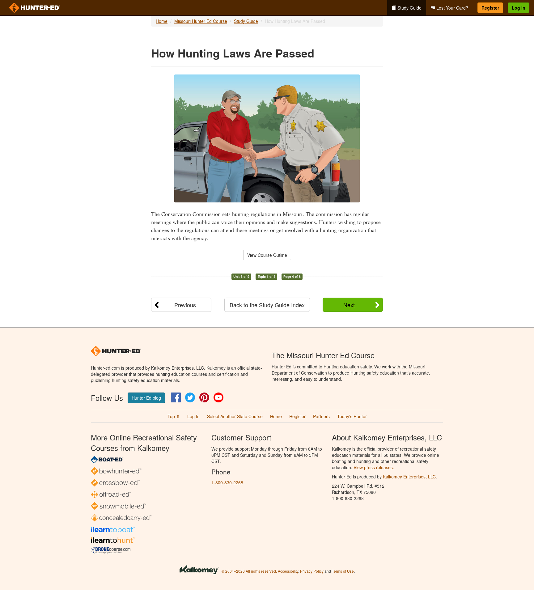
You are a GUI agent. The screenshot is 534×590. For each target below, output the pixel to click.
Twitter (190, 397)
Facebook (176, 397)
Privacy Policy (312, 571)
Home (161, 21)
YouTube (218, 397)
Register (490, 8)
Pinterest (204, 397)
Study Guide (409, 8)
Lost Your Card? (451, 8)
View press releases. (374, 467)
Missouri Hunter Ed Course (200, 21)
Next (349, 305)
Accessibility (288, 571)
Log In (518, 8)
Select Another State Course (235, 416)
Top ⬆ (173, 416)
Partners (321, 416)
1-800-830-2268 (227, 482)
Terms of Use (343, 571)
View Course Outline (267, 255)
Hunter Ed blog (146, 398)
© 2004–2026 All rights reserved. (249, 571)
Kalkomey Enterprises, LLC (409, 476)
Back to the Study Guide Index (267, 305)
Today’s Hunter (352, 416)
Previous (185, 305)
